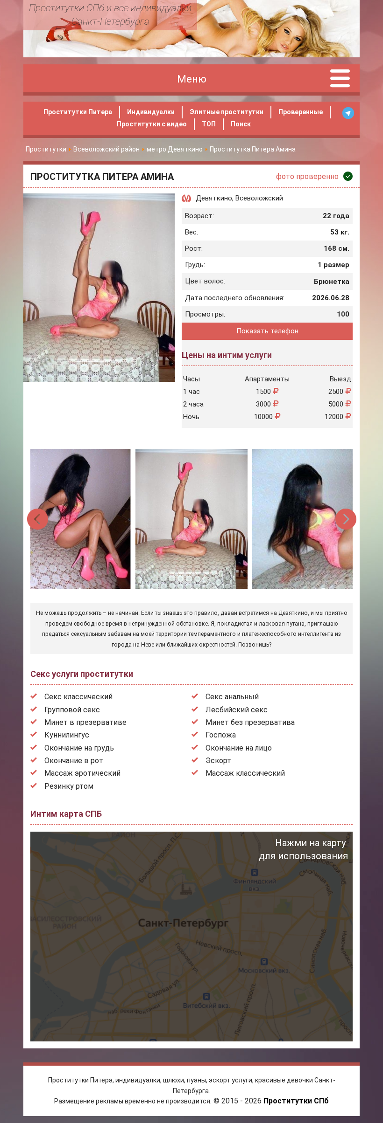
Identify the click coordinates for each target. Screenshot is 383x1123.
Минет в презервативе (85, 722)
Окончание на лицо (239, 748)
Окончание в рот (73, 760)
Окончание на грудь (79, 748)
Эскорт (218, 760)
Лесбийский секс (237, 709)
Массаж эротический (82, 773)
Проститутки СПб (296, 1100)
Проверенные (300, 112)
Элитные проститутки (226, 112)
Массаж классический (245, 773)
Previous (38, 519)
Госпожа (221, 734)
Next (346, 519)
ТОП (209, 124)
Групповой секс (72, 709)
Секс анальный (232, 696)
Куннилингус (66, 734)
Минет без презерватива (250, 722)
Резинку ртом (68, 786)
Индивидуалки (151, 112)
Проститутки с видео (152, 124)
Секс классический (78, 696)
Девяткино (214, 198)
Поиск (241, 124)
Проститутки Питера (77, 112)
